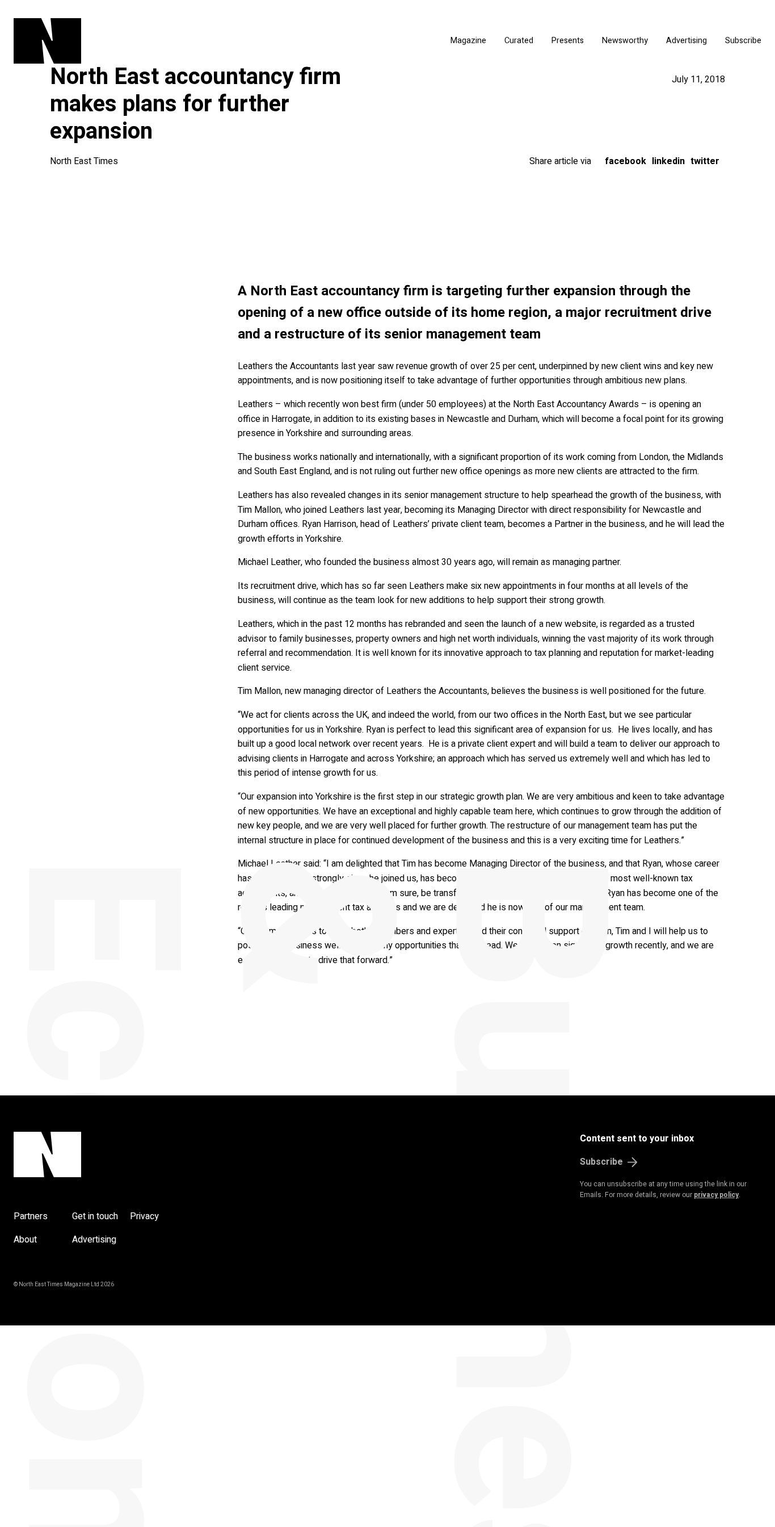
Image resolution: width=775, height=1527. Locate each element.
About (25, 1239)
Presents (567, 41)
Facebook (625, 161)
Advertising (686, 41)
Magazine (468, 41)
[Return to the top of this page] (102, 1154)
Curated (518, 41)
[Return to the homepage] (140, 41)
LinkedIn (668, 161)
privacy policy (716, 1195)
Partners (31, 1216)
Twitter (704, 161)
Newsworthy (625, 41)
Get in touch (95, 1216)
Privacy (144, 1216)
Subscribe (743, 41)
